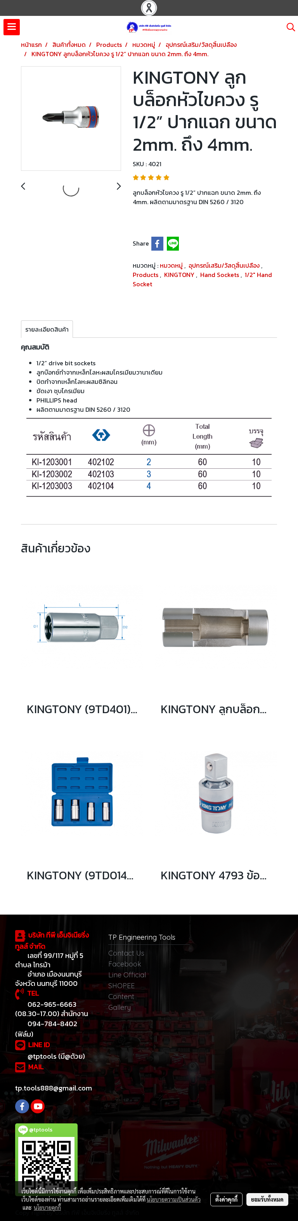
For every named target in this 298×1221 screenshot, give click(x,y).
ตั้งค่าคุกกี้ (226, 1199)
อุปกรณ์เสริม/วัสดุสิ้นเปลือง (225, 265)
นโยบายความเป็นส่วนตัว (174, 1199)
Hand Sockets (220, 274)
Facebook (124, 964)
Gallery (119, 1007)
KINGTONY (180, 274)
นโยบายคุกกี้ (47, 1207)
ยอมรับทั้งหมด (267, 1199)
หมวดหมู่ (172, 265)
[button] (288, 27)
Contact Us (126, 953)
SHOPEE (121, 985)
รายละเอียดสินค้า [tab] (47, 329)
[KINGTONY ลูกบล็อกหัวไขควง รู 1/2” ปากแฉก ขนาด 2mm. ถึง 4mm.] (71, 119)
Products (146, 274)
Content (121, 996)
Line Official (127, 974)
